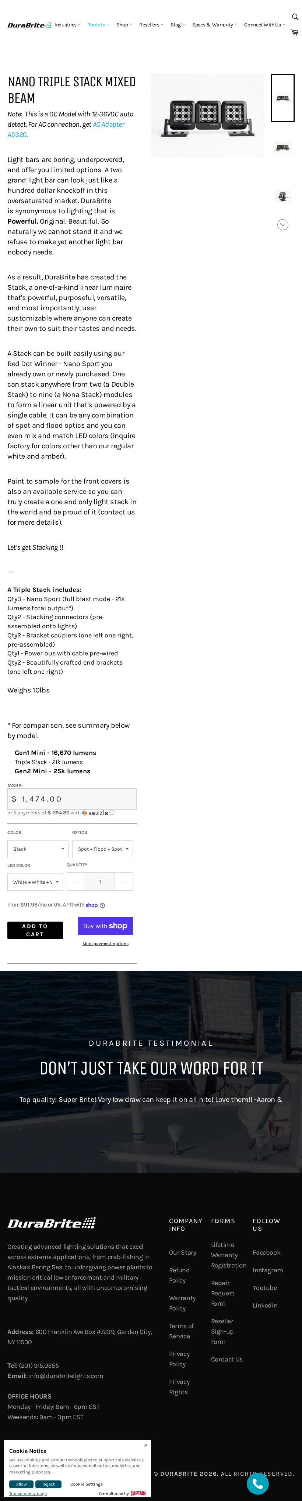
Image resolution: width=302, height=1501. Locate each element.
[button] (72, 813)
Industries (66, 25)
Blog (176, 25)
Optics (79, 832)
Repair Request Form (223, 1293)
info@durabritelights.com (65, 1376)
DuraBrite (178, 1473)
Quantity (77, 864)
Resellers (149, 25)
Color (14, 832)
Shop (122, 25)
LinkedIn (265, 1305)
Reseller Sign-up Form (222, 1331)
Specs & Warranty (213, 25)
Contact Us (227, 1359)
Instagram (268, 1270)
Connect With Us (263, 25)
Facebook (266, 1252)
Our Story (182, 1252)
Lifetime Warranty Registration (229, 1255)
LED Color (18, 865)
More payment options (105, 943)
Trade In (97, 25)
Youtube (265, 1288)
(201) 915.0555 (39, 1365)
